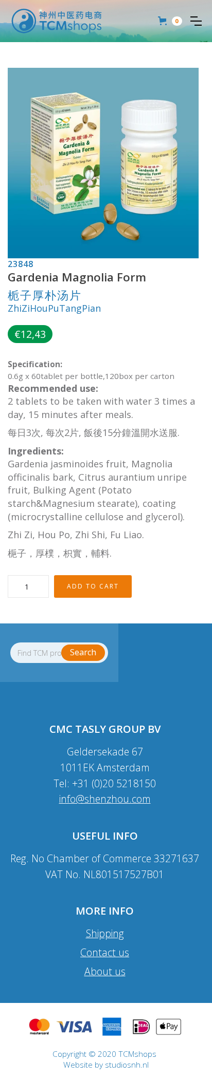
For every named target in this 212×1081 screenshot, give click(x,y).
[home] (56, 21)
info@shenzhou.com (105, 799)
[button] (196, 21)
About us (105, 971)
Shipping (105, 933)
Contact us (104, 952)
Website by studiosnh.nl (106, 1065)
